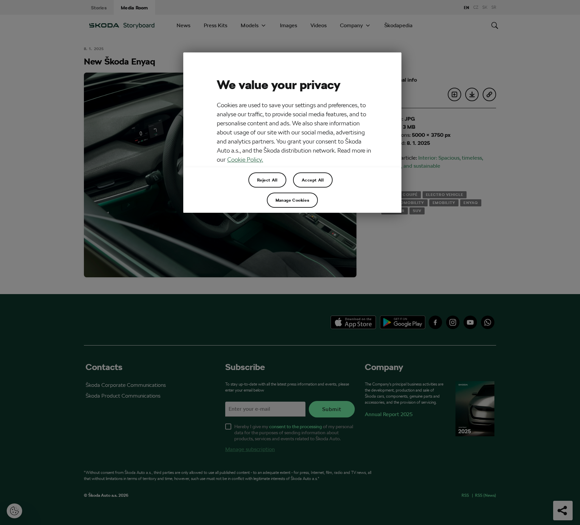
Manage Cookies (292, 200)
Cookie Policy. (245, 159)
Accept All (313, 180)
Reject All (267, 180)
